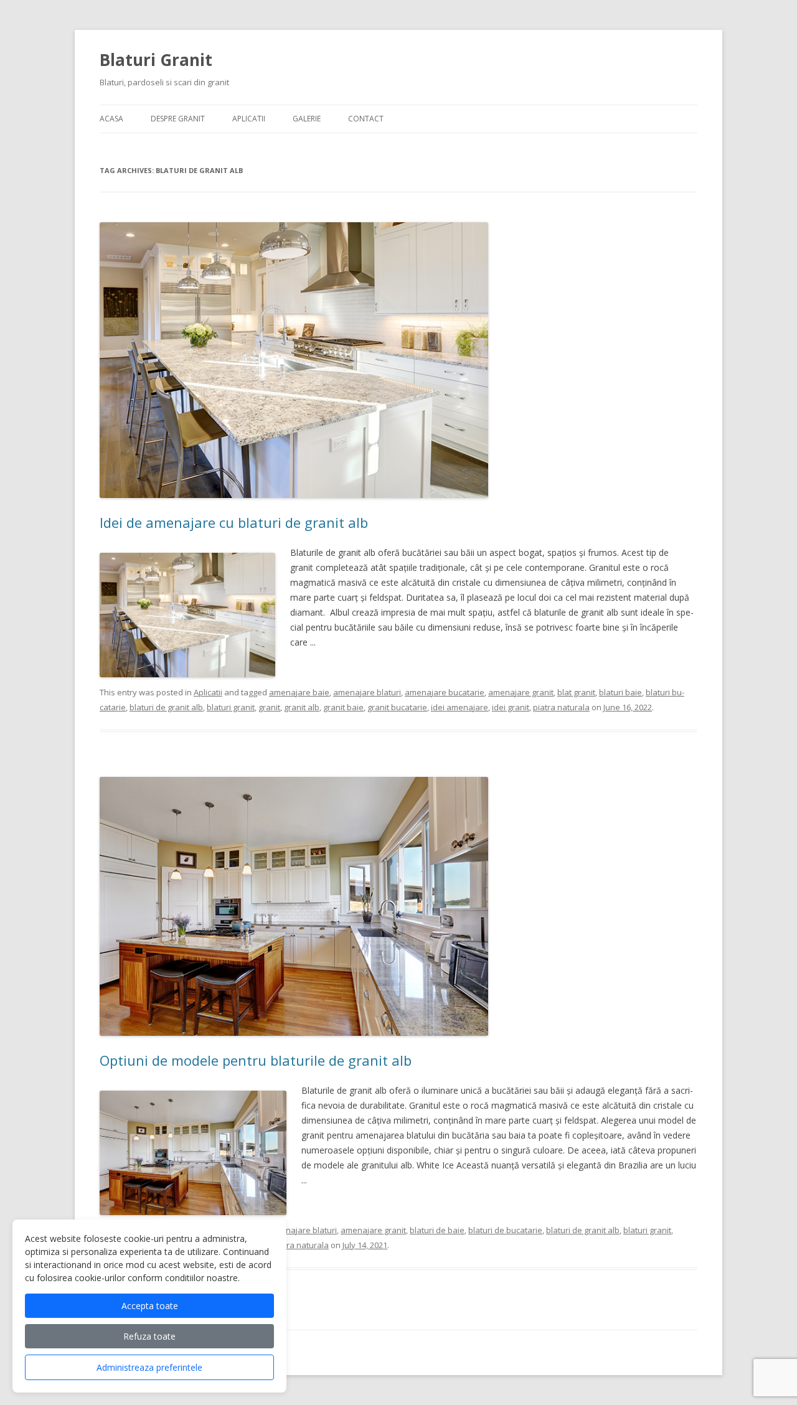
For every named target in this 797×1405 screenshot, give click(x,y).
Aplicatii (248, 118)
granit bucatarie (397, 707)
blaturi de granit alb (166, 707)
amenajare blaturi (367, 692)
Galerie (307, 118)
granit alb (301, 707)
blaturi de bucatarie (505, 1230)
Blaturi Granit (156, 60)
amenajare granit (521, 692)
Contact (366, 118)
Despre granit (178, 118)
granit (269, 707)
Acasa (111, 118)
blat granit (576, 692)
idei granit (510, 707)
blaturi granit (231, 707)
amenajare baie (299, 692)
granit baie (343, 707)
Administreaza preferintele (149, 1367)
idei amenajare (459, 707)
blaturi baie (620, 692)
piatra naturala (561, 707)
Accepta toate (149, 1306)
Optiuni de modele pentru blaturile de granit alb (256, 1060)
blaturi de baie (437, 1230)
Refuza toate (149, 1336)
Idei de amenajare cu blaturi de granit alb (234, 522)
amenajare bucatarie (444, 692)
